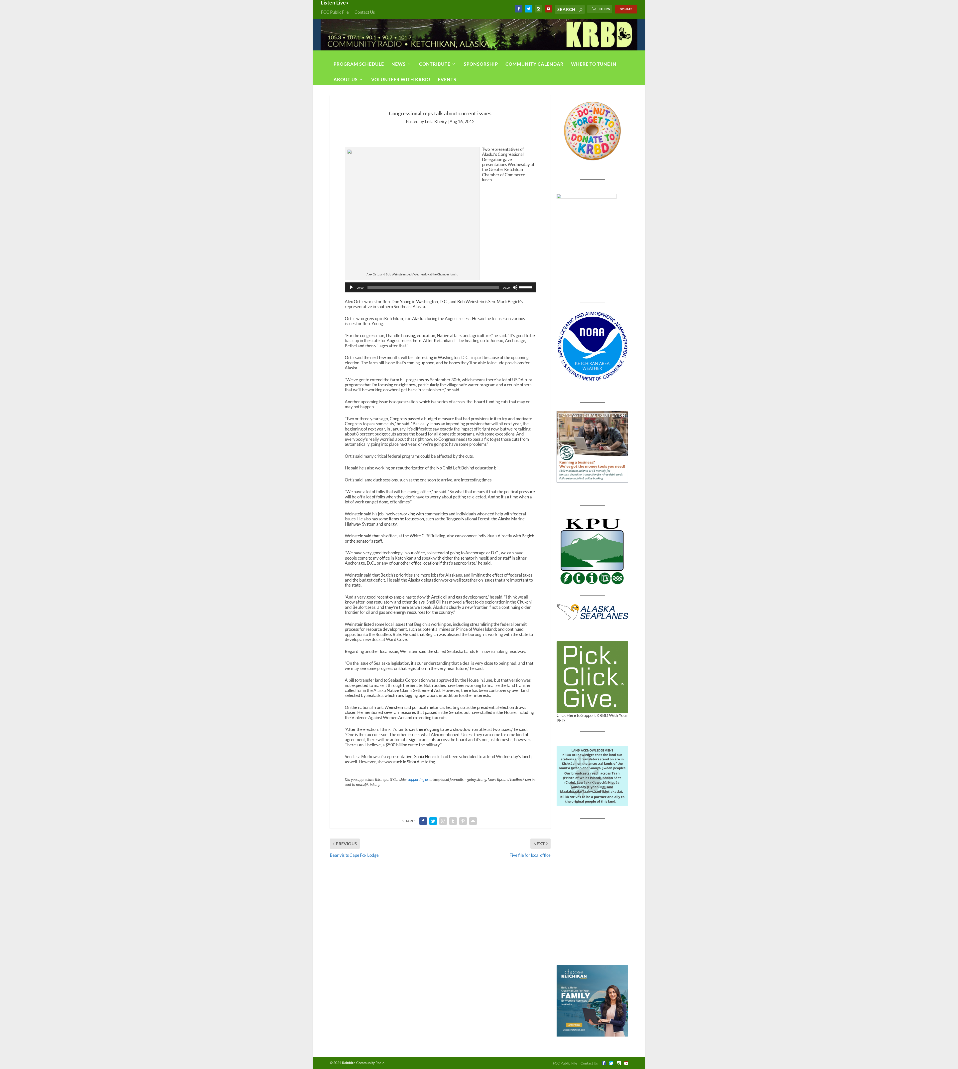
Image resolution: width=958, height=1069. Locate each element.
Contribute (434, 64)
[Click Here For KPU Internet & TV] (592, 550)
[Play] (351, 287)
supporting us (418, 779)
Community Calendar (534, 64)
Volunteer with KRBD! (400, 79)
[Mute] (515, 287)
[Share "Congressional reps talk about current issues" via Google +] (443, 821)
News (398, 64)
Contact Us (365, 12)
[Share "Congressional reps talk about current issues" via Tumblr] (453, 821)
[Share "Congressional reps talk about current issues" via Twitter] (433, 821)
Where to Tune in (593, 64)
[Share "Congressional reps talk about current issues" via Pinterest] (463, 821)
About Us (346, 79)
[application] (440, 287)
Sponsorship (481, 64)
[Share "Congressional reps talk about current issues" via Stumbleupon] (473, 821)
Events (447, 79)
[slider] (526, 286)
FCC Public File (335, 12)
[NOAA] (592, 346)
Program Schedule (359, 64)
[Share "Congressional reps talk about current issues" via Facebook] (423, 821)
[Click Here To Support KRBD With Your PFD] (592, 677)
